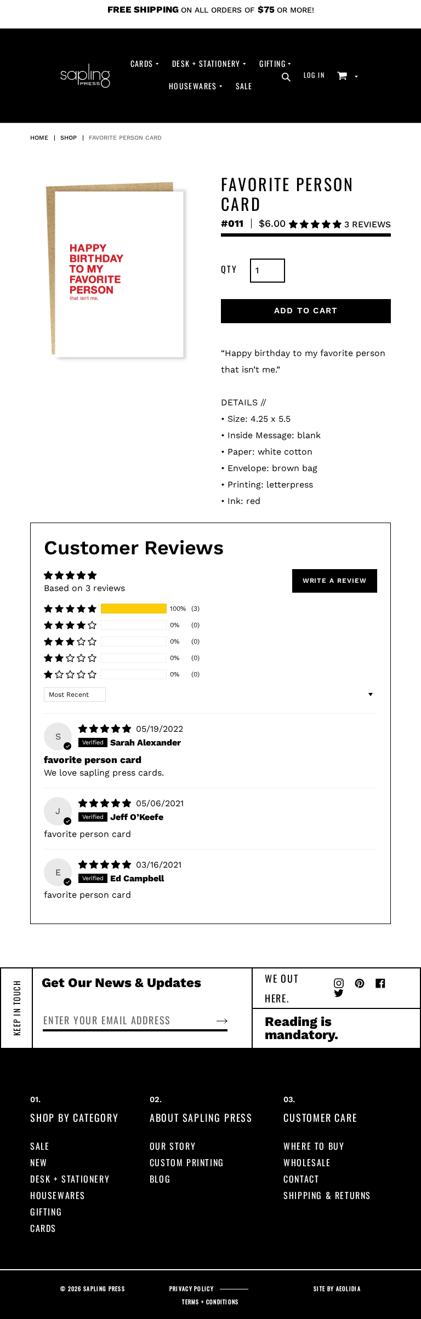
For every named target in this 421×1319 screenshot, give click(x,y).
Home (39, 137)
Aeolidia (348, 1288)
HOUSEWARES (58, 1195)
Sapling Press (104, 1288)
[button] (316, 224)
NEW (39, 1162)
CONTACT (301, 1178)
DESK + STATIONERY (70, 1178)
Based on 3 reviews (84, 588)
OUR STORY (173, 1145)
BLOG (160, 1178)
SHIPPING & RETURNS (327, 1195)
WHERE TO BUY (313, 1145)
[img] (106, 729)
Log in (317, 74)
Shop (68, 137)
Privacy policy (191, 1288)
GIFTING (46, 1211)
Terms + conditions (210, 1302)
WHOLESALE (307, 1162)
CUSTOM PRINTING (187, 1162)
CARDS (43, 1228)
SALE (39, 1145)
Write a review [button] (335, 580)
